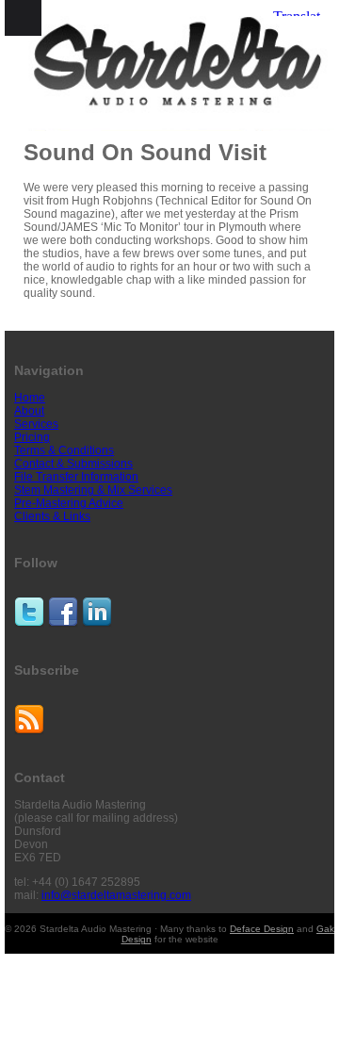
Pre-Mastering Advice (68, 503)
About (29, 410)
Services (36, 424)
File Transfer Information (76, 476)
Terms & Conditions (64, 450)
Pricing (32, 437)
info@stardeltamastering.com (116, 895)
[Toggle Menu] (23, 18)
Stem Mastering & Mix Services (93, 490)
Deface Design (262, 929)
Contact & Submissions (73, 463)
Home (29, 397)
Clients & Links (52, 516)
